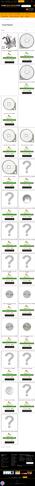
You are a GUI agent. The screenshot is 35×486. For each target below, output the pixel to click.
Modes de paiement (14, 477)
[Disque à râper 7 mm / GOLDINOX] (9, 390)
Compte (33, 1)
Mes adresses (14, 460)
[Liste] (3, 30)
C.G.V (12, 1)
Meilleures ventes (22, 459)
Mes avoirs (13, 459)
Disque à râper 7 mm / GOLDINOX (9, 400)
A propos (2, 1)
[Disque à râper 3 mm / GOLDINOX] (9, 359)
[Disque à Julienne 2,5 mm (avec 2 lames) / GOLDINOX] (9, 294)
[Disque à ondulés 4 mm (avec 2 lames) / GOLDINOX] (9, 422)
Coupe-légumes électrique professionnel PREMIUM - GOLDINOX (9, 51)
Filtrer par (26, 30)
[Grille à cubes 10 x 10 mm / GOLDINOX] (9, 135)
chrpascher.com (17, 483)
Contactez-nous (21, 460)
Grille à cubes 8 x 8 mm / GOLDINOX (9, 113)
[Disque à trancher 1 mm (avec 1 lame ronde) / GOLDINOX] (9, 262)
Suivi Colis (15, 1)
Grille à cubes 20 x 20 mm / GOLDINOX (9, 176)
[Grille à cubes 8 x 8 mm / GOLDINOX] (9, 104)
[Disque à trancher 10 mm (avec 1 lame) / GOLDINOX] (9, 199)
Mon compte (13, 456)
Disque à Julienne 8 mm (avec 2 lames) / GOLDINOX (9, 336)
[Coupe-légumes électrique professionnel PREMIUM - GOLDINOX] (9, 41)
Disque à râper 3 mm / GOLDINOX (9, 368)
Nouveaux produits (22, 458)
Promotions (21, 456)
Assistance (25, 476)
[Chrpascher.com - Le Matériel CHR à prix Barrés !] (10, 5)
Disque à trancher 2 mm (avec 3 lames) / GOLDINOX (9, 239)
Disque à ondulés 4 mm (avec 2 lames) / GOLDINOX (9, 431)
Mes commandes (14, 458)
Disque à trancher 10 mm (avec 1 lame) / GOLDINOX (9, 208)
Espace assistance (21, 1)
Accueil (2, 19)
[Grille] (1, 30)
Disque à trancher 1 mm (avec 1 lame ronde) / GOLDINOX (9, 272)
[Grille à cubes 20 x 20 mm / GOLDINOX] (9, 167)
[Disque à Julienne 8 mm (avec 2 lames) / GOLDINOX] (9, 326)
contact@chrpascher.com (5, 466)
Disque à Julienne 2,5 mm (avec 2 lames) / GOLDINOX (9, 304)
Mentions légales (7, 1)
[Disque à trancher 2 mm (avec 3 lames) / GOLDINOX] (9, 230)
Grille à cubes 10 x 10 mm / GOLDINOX (9, 145)
